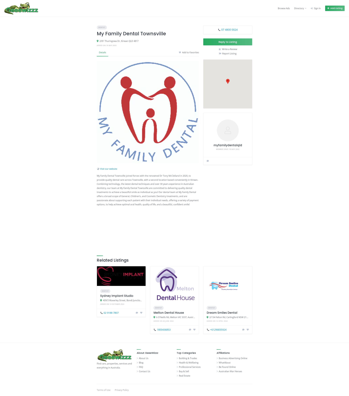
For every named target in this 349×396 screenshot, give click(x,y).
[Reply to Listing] (137, 312)
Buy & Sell (184, 371)
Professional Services (190, 366)
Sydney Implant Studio (116, 296)
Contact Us (144, 371)
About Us (143, 358)
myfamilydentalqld (227, 145)
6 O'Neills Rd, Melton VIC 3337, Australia (176, 317)
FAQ (141, 366)
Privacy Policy (122, 390)
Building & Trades (188, 358)
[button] (228, 81)
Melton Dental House (169, 313)
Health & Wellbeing (188, 362)
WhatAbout (225, 362)
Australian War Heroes (230, 371)
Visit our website (108, 168)
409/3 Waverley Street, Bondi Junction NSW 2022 (122, 300)
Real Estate (184, 375)
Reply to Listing (228, 42)
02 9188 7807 (111, 312)
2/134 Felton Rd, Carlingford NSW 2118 (229, 317)
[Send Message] (208, 161)
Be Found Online (227, 366)
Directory (299, 8)
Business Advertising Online (233, 358)
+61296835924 (218, 329)
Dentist (101, 27)
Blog (141, 362)
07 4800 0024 (229, 29)
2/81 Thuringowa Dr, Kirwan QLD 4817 (119, 41)
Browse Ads (284, 8)
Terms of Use (103, 390)
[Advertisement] (148, 228)
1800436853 (164, 329)
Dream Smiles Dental (222, 313)
